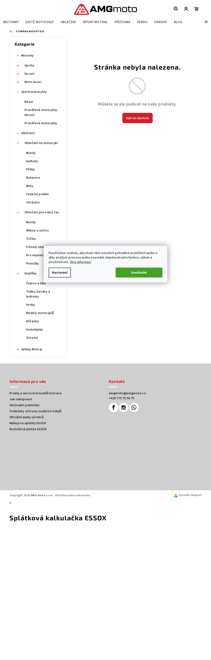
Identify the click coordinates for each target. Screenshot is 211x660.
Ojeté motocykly (34, 92)
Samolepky (34, 329)
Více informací (80, 262)
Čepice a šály (36, 283)
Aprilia (29, 65)
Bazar (29, 101)
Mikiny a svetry (37, 230)
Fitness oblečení (38, 247)
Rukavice (33, 177)
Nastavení (59, 272)
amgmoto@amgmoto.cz (127, 393)
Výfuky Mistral (31, 349)
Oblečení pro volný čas (42, 212)
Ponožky (32, 263)
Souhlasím (139, 272)
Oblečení (28, 133)
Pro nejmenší (36, 255)
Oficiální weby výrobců (26, 417)
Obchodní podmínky (24, 405)
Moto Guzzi (33, 82)
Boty (29, 186)
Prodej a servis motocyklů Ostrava (35, 393)
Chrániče (33, 202)
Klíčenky (32, 321)
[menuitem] (11, 22)
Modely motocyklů (40, 313)
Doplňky (31, 273)
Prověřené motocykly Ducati (41, 112)
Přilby (30, 169)
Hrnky (30, 304)
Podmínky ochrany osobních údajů (35, 411)
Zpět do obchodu (137, 118)
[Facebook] (113, 407)
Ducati (29, 73)
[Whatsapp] (134, 407)
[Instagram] (123, 407)
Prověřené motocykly (41, 123)
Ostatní (32, 337)
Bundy (31, 153)
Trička (31, 238)
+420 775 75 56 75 (121, 398)
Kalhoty (32, 161)
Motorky (27, 55)
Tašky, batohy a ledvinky (38, 294)
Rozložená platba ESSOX (28, 429)
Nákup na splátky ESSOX (27, 423)
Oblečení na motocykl (41, 143)
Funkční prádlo (37, 194)
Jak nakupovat (20, 399)
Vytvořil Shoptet (190, 495)
